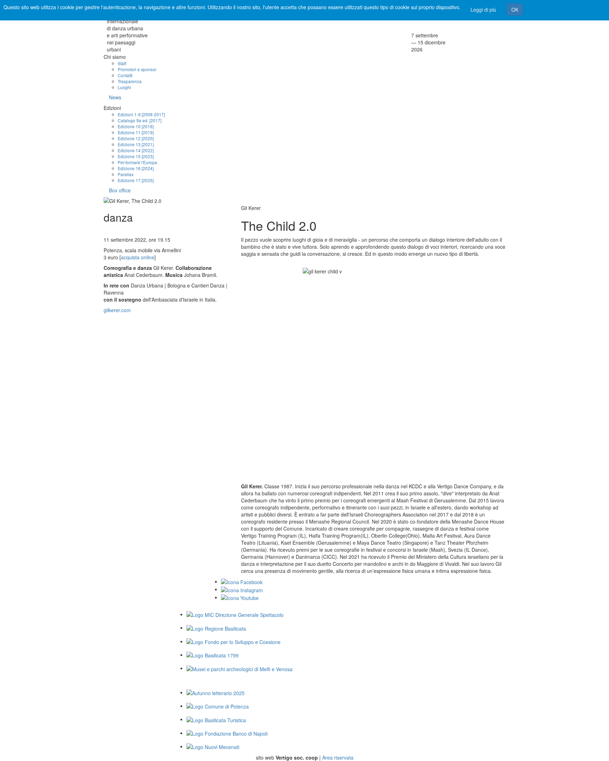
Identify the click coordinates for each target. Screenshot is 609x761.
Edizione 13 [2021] (136, 144)
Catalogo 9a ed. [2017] (139, 120)
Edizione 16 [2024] (136, 168)
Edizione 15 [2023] (136, 156)
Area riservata (337, 757)
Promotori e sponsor (137, 69)
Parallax (126, 174)
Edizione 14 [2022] (136, 150)
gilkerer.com (117, 310)
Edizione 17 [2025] (136, 180)
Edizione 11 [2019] (136, 132)
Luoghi (124, 87)
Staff (122, 63)
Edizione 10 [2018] (136, 126)
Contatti (125, 75)
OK (514, 9)
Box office (120, 190)
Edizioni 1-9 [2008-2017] (141, 114)
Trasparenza (130, 81)
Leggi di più (483, 9)
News (115, 97)
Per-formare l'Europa (137, 162)
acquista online (137, 257)
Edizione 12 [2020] (136, 138)
